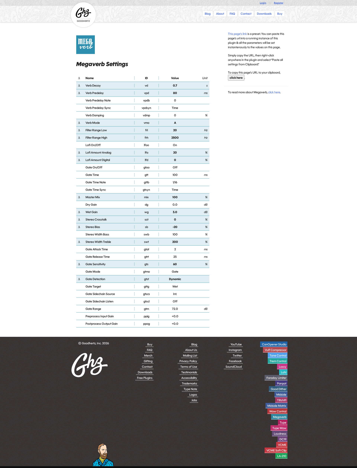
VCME (282, 445)
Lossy (282, 366)
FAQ (149, 350)
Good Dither (278, 389)
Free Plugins (144, 378)
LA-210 (281, 456)
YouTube (236, 344)
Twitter (237, 355)
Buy (149, 344)
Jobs (194, 400)
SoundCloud (234, 366)
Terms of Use (188, 366)
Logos (193, 394)
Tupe (283, 422)
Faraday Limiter (276, 378)
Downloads (145, 372)
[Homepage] (83, 15)
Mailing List (190, 355)
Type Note (190, 389)
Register (278, 2)
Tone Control (278, 355)
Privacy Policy (188, 361)
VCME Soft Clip (276, 450)
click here (236, 77)
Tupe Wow (279, 428)
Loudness (280, 433)
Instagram (235, 350)
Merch (148, 355)
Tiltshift (281, 400)
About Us (191, 350)
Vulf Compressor (275, 350)
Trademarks (189, 383)
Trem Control (278, 361)
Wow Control (277, 411)
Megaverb (279, 417)
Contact (147, 366)
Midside (281, 394)
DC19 (282, 439)
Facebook (235, 361)
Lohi (283, 372)
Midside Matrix (276, 406)
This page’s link (237, 34)
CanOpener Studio (274, 344)
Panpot (281, 383)
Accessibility (189, 378)
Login (263, 2)
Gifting (148, 361)
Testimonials (189, 372)
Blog (194, 344)
